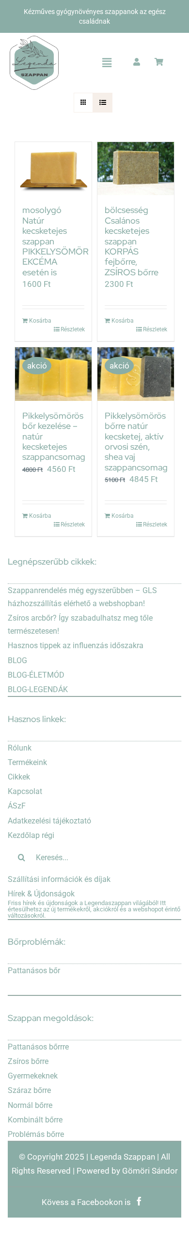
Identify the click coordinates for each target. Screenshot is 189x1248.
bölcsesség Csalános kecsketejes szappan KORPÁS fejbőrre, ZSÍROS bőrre (131, 241)
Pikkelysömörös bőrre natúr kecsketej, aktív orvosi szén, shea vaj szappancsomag (136, 441)
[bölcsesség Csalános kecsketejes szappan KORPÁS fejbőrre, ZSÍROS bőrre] (135, 169)
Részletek (72, 329)
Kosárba (40, 320)
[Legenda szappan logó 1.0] (34, 39)
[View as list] (102, 102)
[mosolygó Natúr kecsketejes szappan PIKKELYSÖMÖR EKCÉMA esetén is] (53, 169)
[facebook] (139, 1198)
